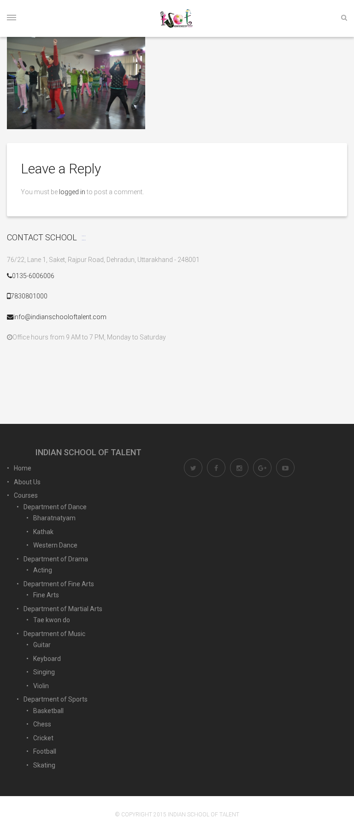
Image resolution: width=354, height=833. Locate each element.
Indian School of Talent (203, 814)
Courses (26, 495)
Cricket (43, 738)
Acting (42, 570)
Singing (44, 672)
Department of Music (54, 633)
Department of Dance (55, 507)
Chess (42, 724)
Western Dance (55, 545)
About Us (27, 482)
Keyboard (47, 658)
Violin (41, 686)
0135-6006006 (33, 276)
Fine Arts (46, 595)
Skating (44, 765)
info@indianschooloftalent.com (59, 317)
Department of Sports (56, 699)
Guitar (42, 645)
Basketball (48, 710)
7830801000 (29, 296)
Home (22, 468)
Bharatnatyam (54, 518)
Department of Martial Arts (63, 609)
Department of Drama (56, 559)
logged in (72, 192)
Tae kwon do (51, 620)
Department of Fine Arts (59, 584)
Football (44, 751)
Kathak (43, 532)
